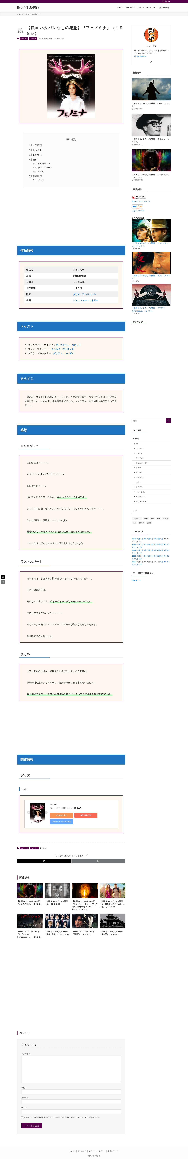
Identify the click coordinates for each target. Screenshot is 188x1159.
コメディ (139, 453)
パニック (139, 472)
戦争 (158, 518)
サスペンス (23, 38)
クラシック (137, 518)
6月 (155, 538)
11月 (136, 547)
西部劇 (141, 522)
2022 (134, 561)
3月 (145, 538)
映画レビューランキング (141, 201)
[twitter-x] (162, 1)
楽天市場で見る (86, 815)
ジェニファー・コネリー (68, 345)
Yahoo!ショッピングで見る (61, 821)
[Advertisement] (71, 215)
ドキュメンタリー (142, 463)
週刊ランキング (142, 501)
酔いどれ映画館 (28, 7)
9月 (165, 544)
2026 (134, 538)
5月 (151, 538)
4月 (148, 538)
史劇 (146, 518)
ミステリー (32, 38)
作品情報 (37, 145)
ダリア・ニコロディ (63, 353)
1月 (138, 538)
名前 (23, 1087)
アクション (140, 448)
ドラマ (138, 467)
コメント (25, 1053)
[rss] (165, 1)
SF (137, 443)
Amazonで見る (61, 815)
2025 (134, 544)
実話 (152, 518)
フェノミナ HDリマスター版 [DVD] (66, 808)
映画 (137, 438)
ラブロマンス (141, 496)
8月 (161, 538)
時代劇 (165, 518)
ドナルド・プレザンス (62, 349)
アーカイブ (82, 1151)
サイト (24, 1107)
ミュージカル (141, 492)
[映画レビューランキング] (139, 198)
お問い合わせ (113, 1151)
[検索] (169, 1)
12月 (140, 547)
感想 (35, 159)
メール (24, 1097)
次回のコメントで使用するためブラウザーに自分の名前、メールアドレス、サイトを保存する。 (62, 1117)
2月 (141, 538)
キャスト (37, 150)
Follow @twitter (140, 56)
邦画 (149, 522)
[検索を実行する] (168, 420)
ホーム (72, 1151)
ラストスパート (45, 167)
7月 (158, 538)
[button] (44, 861)
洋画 (44, 848)
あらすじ (37, 154)
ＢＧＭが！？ (44, 163)
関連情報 (37, 176)
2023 (134, 556)
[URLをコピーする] (98, 861)
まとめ (41, 171)
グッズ (41, 180)
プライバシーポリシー (97, 1151)
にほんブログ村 (138, 210)
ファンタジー (141, 477)
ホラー (138, 482)
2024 (134, 550)
